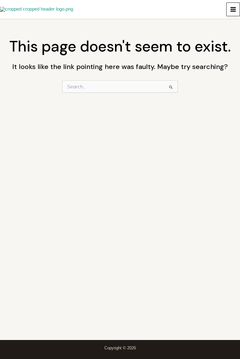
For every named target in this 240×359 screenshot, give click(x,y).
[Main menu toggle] (233, 9)
